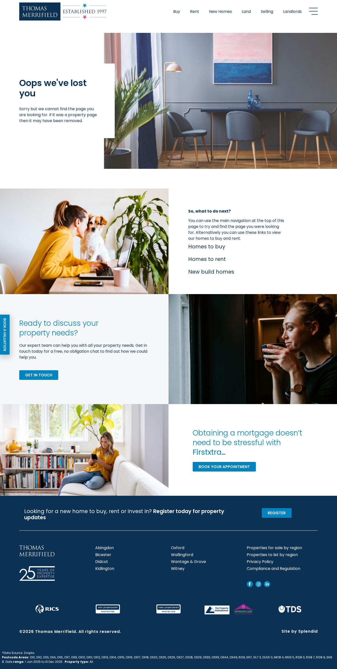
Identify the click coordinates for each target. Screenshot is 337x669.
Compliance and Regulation (273, 568)
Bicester (103, 554)
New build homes (211, 271)
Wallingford (182, 554)
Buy (176, 11)
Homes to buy (206, 246)
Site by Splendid (299, 631)
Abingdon (104, 547)
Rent (194, 11)
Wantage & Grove (188, 561)
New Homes (220, 11)
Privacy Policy (260, 561)
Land (246, 11)
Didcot (101, 561)
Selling (267, 11)
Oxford (177, 547)
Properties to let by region (272, 554)
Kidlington (104, 568)
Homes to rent (207, 259)
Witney (178, 568)
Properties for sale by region (274, 547)
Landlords (292, 11)
